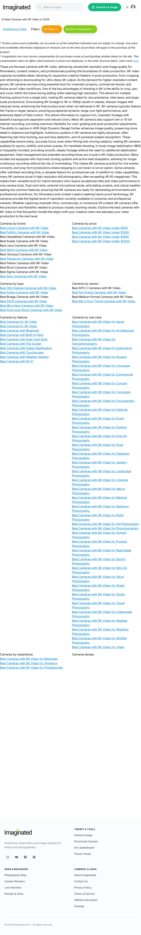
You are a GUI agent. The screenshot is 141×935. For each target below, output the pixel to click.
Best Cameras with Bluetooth (19, 330)
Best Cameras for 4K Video (18, 322)
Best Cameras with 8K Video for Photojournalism (105, 528)
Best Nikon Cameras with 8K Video (24, 250)
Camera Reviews (14, 881)
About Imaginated (85, 875)
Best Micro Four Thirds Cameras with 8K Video (103, 301)
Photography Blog (15, 875)
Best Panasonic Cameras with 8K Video (27, 258)
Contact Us (81, 881)
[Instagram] (7, 857)
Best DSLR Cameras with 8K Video (23, 301)
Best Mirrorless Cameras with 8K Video (26, 305)
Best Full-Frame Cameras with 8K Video (99, 292)
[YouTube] (16, 857)
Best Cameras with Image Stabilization (26, 348)
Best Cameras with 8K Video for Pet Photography (105, 524)
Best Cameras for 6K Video (18, 326)
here (135, 60)
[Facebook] (25, 857)
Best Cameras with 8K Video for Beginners (29, 659)
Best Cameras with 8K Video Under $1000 (100, 232)
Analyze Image (83, 835)
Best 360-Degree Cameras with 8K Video (28, 288)
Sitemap (79, 906)
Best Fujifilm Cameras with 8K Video (24, 232)
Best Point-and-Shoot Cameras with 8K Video (31, 310)
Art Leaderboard (84, 847)
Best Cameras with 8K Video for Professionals (31, 667)
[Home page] (16, 7)
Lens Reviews (12, 887)
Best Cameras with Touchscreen (22, 352)
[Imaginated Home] (18, 832)
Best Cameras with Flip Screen (20, 343)
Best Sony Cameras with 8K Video (23, 276)
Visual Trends (82, 853)
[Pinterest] (34, 857)
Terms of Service (84, 893)
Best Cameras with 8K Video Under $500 (100, 228)
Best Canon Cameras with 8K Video (24, 228)
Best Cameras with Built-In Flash (22, 335)
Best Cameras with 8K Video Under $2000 (101, 241)
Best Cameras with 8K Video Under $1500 (100, 237)
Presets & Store (13, 893)
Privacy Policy (83, 887)
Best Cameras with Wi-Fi (16, 361)
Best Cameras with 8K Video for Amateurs (28, 663)
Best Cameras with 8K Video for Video (98, 647)
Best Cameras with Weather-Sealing (24, 357)
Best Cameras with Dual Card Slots (23, 339)
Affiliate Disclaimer (85, 899)
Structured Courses (86, 841)
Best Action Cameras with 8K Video (24, 292)
